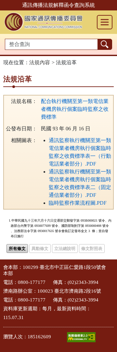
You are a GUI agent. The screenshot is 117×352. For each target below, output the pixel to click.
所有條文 (17, 248)
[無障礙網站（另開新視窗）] (81, 337)
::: (2, 266)
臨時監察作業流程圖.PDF (78, 203)
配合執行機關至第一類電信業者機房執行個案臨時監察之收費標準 (75, 109)
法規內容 (39, 62)
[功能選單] (104, 22)
